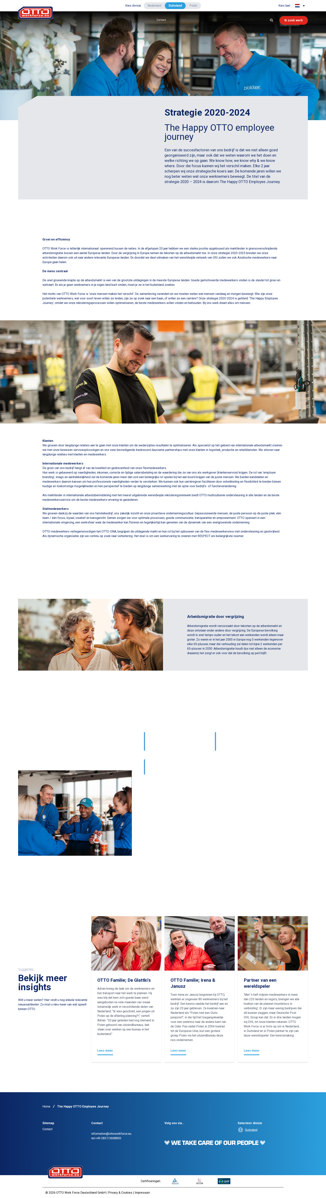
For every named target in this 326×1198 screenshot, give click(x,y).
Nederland (154, 5)
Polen (193, 5)
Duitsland (175, 5)
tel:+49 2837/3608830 (106, 1138)
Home (46, 1106)
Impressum (142, 1192)
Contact (161, 19)
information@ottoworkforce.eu (111, 1133)
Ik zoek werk (293, 20)
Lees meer (105, 1050)
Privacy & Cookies (120, 1192)
